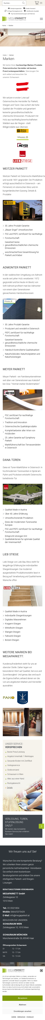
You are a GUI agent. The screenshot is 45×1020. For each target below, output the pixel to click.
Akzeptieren (22, 998)
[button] (41, 970)
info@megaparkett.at (20, 915)
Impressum (30, 1017)
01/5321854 (13, 908)
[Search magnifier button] (23, 3)
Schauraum (14, 77)
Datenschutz (21, 1017)
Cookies (13, 1017)
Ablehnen (22, 1005)
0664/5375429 (18, 911)
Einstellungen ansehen (22, 1011)
